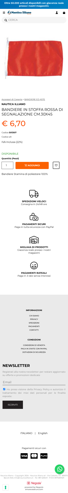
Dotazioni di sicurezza (34, 352)
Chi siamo (34, 316)
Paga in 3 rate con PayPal (34, 349)
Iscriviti (13, 404)
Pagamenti (34, 326)
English (43, 433)
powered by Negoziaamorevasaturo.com (34, 488)
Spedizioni (34, 323)
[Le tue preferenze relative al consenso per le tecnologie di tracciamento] (6, 487)
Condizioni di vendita (34, 345)
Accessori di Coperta (12, 99)
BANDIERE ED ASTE (34, 99)
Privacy (34, 319)
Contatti (34, 330)
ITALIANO (26, 433)
